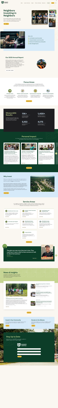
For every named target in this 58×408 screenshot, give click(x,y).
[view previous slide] (2, 153)
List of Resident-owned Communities (36, 38)
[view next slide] (56, 153)
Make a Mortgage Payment (34, 43)
